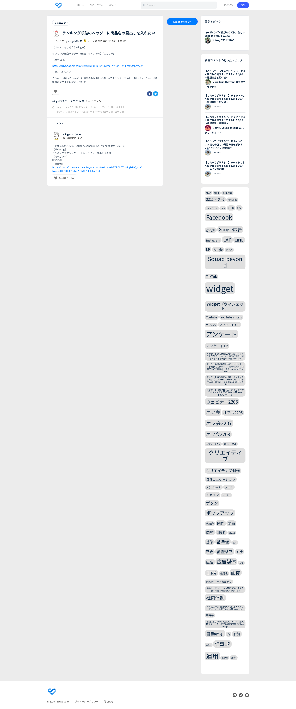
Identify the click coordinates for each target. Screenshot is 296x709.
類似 (233, 657)
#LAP (208, 192)
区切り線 (119, 111)
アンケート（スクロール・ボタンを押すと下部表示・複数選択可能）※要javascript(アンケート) (225, 392)
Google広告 (230, 229)
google (210, 230)
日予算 (211, 572)
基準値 (223, 541)
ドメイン (212, 494)
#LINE (216, 192)
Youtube (211, 317)
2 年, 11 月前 (77, 101)
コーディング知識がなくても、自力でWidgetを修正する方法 (224, 34)
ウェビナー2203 (222, 401)
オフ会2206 (233, 412)
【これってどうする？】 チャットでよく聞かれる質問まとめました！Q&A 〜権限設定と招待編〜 (225, 74)
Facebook (219, 217)
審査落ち (225, 551)
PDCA (229, 249)
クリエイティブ (225, 455)
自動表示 (215, 633)
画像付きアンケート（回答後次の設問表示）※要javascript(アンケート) (225, 589)
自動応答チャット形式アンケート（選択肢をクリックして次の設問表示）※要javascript (225, 624)
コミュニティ (61, 22)
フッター (226, 495)
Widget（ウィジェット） (225, 306)
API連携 (232, 199)
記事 (208, 645)
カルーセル (230, 444)
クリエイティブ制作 (223, 470)
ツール (229, 487)
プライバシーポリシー (86, 701)
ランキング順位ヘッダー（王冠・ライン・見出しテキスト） (95, 107)
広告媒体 (226, 561)
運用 (212, 656)
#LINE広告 (227, 192)
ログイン (228, 5)
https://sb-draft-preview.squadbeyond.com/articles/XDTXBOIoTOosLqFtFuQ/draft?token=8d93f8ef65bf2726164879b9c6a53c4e (98, 169)
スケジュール (213, 487)
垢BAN (232, 532)
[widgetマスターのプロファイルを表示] (56, 136)
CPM (223, 208)
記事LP (222, 643)
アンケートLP (217, 345)
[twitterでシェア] (155, 93)
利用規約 (108, 701)
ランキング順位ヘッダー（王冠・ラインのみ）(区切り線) (85, 111)
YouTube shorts (231, 317)
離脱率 (225, 657)
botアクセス (212, 208)
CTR (231, 208)
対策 (239, 551)
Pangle (218, 249)
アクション (211, 325)
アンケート (221, 334)
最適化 (224, 573)
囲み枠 (221, 532)
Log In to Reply (182, 21)
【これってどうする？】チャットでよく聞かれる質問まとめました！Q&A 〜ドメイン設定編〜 (225, 166)
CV (239, 207)
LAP (227, 239)
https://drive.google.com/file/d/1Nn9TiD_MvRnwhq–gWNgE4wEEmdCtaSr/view (97, 65)
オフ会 (213, 412)
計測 (237, 633)
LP (208, 249)
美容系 (210, 615)
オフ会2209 (218, 434)
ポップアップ (220, 512)
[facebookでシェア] (149, 93)
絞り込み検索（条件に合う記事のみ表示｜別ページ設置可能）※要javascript (225, 608)
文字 (241, 562)
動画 (231, 523)
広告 (210, 562)
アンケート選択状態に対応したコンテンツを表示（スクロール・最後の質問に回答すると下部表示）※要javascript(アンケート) (225, 368)
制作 (221, 523)
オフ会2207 (219, 423)
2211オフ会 (215, 199)
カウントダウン (213, 443)
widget (60, 107)
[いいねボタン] (55, 91)
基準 (209, 541)
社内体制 (215, 597)
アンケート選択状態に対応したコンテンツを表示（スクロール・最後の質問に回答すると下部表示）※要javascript (225, 356)
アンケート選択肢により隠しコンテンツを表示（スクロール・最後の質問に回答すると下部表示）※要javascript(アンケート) (225, 380)
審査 (209, 551)
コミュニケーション (220, 479)
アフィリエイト (229, 325)
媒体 (235, 542)
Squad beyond (225, 262)
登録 (243, 5)
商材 (210, 532)
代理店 (210, 523)
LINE (239, 240)
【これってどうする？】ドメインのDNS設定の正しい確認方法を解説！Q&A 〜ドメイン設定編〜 (224, 144)
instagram (213, 240)
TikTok (211, 276)
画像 (235, 572)
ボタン (212, 503)
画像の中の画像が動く (219, 581)
